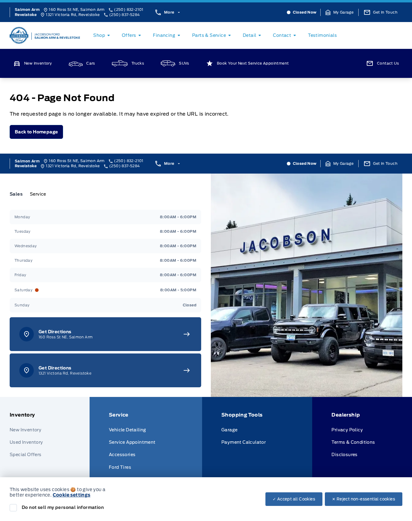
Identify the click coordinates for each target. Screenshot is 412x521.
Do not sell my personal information (63, 507)
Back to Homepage (36, 131)
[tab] (18, 194)
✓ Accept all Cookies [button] (294, 499)
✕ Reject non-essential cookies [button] (363, 499)
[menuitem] (102, 35)
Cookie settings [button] (71, 495)
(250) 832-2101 (129, 9)
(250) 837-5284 (124, 14)
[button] (339, 12)
